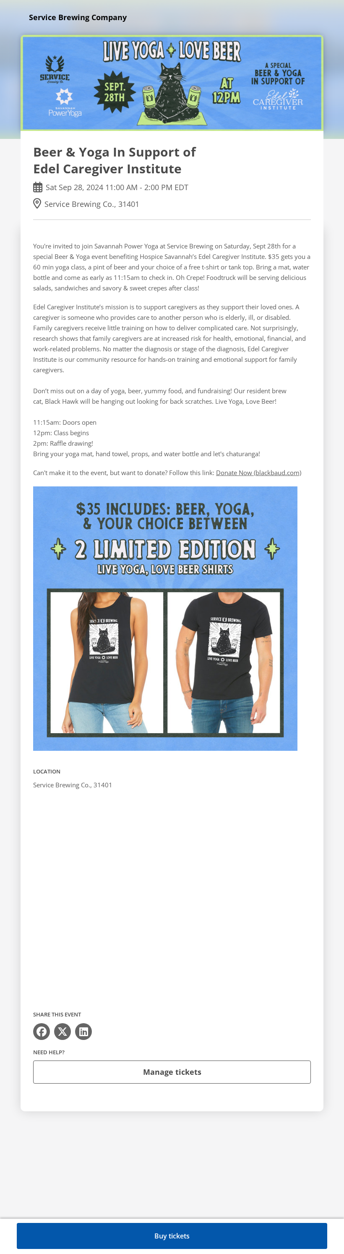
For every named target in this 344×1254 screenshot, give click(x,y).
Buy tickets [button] (172, 1236)
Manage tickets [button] (172, 1072)
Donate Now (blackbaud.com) (258, 472)
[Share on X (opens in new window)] (62, 1031)
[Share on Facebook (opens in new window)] (41, 1031)
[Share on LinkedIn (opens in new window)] (83, 1031)
